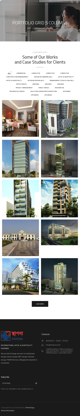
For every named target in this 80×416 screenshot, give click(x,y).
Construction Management (17, 77)
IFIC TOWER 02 (59, 158)
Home (29, 28)
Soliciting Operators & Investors (43, 91)
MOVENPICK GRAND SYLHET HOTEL (21, 275)
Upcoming (67, 91)
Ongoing (35, 84)
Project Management (24, 88)
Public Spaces (44, 88)
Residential (59, 88)
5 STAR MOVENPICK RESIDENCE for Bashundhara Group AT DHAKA (59, 231)
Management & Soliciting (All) (62, 80)
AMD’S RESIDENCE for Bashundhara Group (20, 236)
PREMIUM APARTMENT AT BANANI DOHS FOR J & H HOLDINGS (20, 197)
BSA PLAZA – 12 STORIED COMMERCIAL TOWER (59, 118)
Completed (36, 73)
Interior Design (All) (36, 80)
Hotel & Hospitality (66, 77)
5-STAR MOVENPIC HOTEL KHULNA (20, 117)
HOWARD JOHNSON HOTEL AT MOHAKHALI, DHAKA (59, 275)
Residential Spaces (17, 91)
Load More (40, 304)
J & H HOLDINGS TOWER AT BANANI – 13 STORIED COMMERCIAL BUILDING (20, 157)
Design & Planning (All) (43, 77)
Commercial (21, 73)
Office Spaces (21, 84)
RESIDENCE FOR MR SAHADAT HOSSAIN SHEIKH (59, 197)
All (9, 73)
